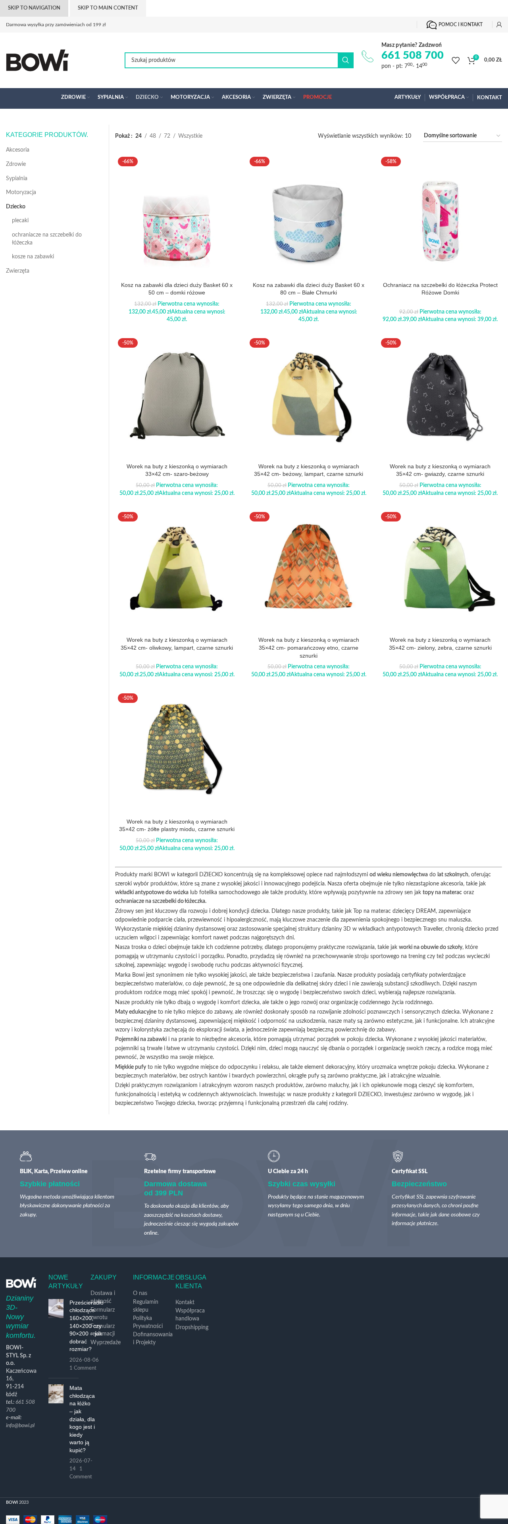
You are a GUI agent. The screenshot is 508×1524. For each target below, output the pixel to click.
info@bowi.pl (20, 1425)
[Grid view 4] (252, 136)
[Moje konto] (499, 25)
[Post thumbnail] (56, 1335)
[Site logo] (37, 60)
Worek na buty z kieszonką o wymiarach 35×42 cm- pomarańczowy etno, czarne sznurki (308, 647)
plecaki (20, 220)
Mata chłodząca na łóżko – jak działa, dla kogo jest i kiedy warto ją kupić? (82, 1419)
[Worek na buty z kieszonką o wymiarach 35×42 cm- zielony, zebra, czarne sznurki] (440, 571)
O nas (140, 1293)
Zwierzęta (17, 271)
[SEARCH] (346, 60)
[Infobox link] (403, 56)
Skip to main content (108, 8)
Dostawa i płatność (102, 1297)
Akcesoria (17, 150)
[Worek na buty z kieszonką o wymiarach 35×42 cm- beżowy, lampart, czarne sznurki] (309, 397)
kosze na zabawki (33, 257)
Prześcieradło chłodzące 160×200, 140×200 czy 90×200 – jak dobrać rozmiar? (86, 1326)
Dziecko (15, 207)
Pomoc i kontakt (461, 24)
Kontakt (184, 1302)
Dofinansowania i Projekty (153, 1338)
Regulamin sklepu (145, 1306)
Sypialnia (16, 178)
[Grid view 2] (222, 136)
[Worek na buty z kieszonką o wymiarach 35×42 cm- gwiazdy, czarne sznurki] (440, 397)
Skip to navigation (34, 8)
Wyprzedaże (105, 1342)
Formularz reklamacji (102, 1330)
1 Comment (82, 1368)
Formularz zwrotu (102, 1314)
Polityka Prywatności (148, 1322)
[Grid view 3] (237, 136)
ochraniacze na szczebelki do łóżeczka (47, 239)
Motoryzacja (21, 192)
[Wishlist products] (456, 60)
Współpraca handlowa (190, 1315)
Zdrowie (16, 164)
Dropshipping (191, 1327)
